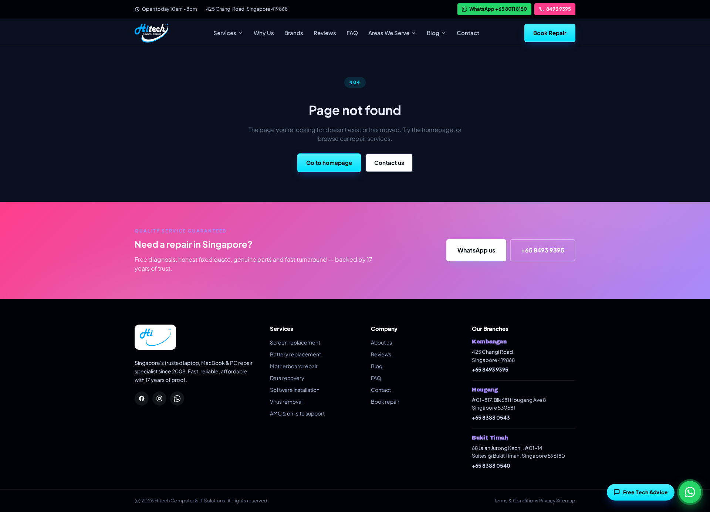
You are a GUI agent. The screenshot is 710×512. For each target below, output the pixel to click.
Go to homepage (329, 162)
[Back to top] (692, 469)
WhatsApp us (476, 250)
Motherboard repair (294, 366)
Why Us (264, 32)
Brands (293, 32)
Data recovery (287, 377)
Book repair (385, 401)
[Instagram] (159, 398)
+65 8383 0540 (491, 465)
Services (224, 32)
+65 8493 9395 (542, 250)
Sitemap (565, 500)
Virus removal (286, 401)
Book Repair (550, 32)
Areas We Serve (388, 32)
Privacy (547, 500)
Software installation (295, 389)
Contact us (389, 162)
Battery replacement (295, 354)
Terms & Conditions (516, 500)
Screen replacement (295, 342)
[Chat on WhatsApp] (690, 492)
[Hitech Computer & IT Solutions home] (151, 33)
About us (381, 342)
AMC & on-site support (297, 413)
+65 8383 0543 (491, 417)
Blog (433, 32)
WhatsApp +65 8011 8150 (498, 9)
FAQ (352, 32)
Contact (468, 32)
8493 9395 (558, 9)
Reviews (325, 32)
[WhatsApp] (177, 398)
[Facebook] (142, 398)
